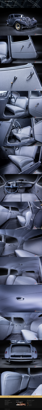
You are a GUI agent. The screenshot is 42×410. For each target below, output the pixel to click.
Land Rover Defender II (7, 401)
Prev (8, 396)
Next (33, 396)
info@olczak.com (30, 405)
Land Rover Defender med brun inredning (8, 402)
